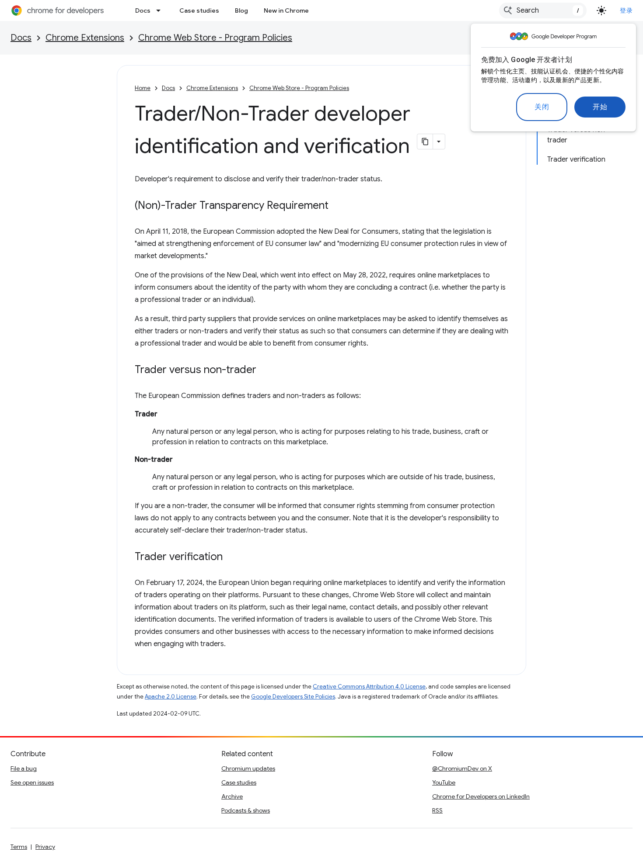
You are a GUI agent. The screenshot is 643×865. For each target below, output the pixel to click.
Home (142, 88)
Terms (18, 846)
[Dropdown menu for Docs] (160, 10)
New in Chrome (286, 10)
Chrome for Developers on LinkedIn (481, 796)
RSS (437, 810)
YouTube (443, 782)
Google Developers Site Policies (293, 696)
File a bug (23, 768)
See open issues (32, 782)
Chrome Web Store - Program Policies (215, 37)
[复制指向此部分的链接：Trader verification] (231, 557)
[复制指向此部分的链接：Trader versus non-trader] (265, 370)
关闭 (542, 107)
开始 (600, 107)
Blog (241, 10)
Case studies (199, 10)
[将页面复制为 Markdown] (425, 141)
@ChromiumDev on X (462, 768)
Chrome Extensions (84, 37)
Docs (142, 10)
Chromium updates (248, 768)
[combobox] (543, 10)
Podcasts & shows (245, 810)
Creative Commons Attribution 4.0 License (369, 686)
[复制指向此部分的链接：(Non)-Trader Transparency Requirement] (337, 206)
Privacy (45, 846)
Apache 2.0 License (170, 696)
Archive (232, 796)
